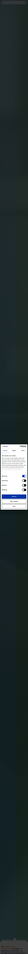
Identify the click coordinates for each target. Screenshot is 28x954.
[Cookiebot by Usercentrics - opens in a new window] (20, 446)
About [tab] (23, 450)
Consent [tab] (5, 450)
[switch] (24, 480)
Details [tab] (14, 450)
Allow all (14, 496)
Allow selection (14, 501)
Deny (14, 506)
